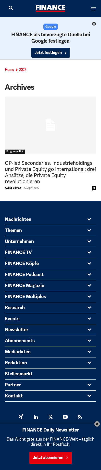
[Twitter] (50, 417)
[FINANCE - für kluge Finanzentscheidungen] (50, 8)
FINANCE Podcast (24, 275)
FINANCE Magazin (24, 286)
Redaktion (16, 363)
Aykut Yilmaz (13, 188)
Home (9, 70)
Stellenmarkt (19, 374)
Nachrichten (18, 219)
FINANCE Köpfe (22, 264)
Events (12, 319)
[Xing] (21, 417)
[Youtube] (65, 417)
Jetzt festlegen (49, 52)
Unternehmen (19, 241)
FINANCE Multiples (25, 297)
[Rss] (80, 417)
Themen (13, 230)
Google (50, 27)
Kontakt (14, 396)
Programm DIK (14, 151)
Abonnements (20, 341)
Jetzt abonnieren (48, 457)
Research (15, 308)
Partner (13, 385)
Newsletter (16, 330)
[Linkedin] (36, 417)
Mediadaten (18, 352)
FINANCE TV (18, 252)
